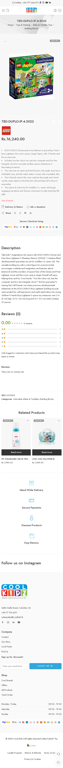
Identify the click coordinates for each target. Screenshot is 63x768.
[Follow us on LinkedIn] (13, 622)
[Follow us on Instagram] (8, 622)
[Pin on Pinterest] (25, 213)
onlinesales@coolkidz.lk (12, 617)
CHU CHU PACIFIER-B (43, 459)
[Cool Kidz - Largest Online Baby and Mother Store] (31, 10)
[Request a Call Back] (58, 754)
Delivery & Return (13, 207)
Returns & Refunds (33, 752)
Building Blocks (31, 28)
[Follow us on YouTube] (19, 622)
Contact (4, 636)
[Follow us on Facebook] (2, 622)
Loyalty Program (14, 752)
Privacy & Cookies (32, 759)
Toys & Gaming (23, 24)
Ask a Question (37, 207)
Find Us (4, 651)
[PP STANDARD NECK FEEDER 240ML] (16, 436)
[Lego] (6, 130)
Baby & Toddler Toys (42, 24)
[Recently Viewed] (58, 762)
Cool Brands (7, 680)
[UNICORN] (54, 122)
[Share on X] (15, 213)
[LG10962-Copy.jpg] (31, 76)
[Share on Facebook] (20, 213)
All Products (6, 690)
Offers (4, 685)
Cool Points (6, 646)
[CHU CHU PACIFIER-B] (47, 436)
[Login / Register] (55, 10)
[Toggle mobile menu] (3, 10)
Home (10, 24)
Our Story (5, 641)
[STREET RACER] (59, 122)
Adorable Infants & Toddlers (26, 399)
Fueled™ (51, 738)
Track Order (7, 694)
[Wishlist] (5, 42)
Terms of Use (50, 752)
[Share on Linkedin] (30, 213)
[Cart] (60, 10)
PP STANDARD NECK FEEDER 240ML (16, 459)
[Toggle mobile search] (7, 10)
